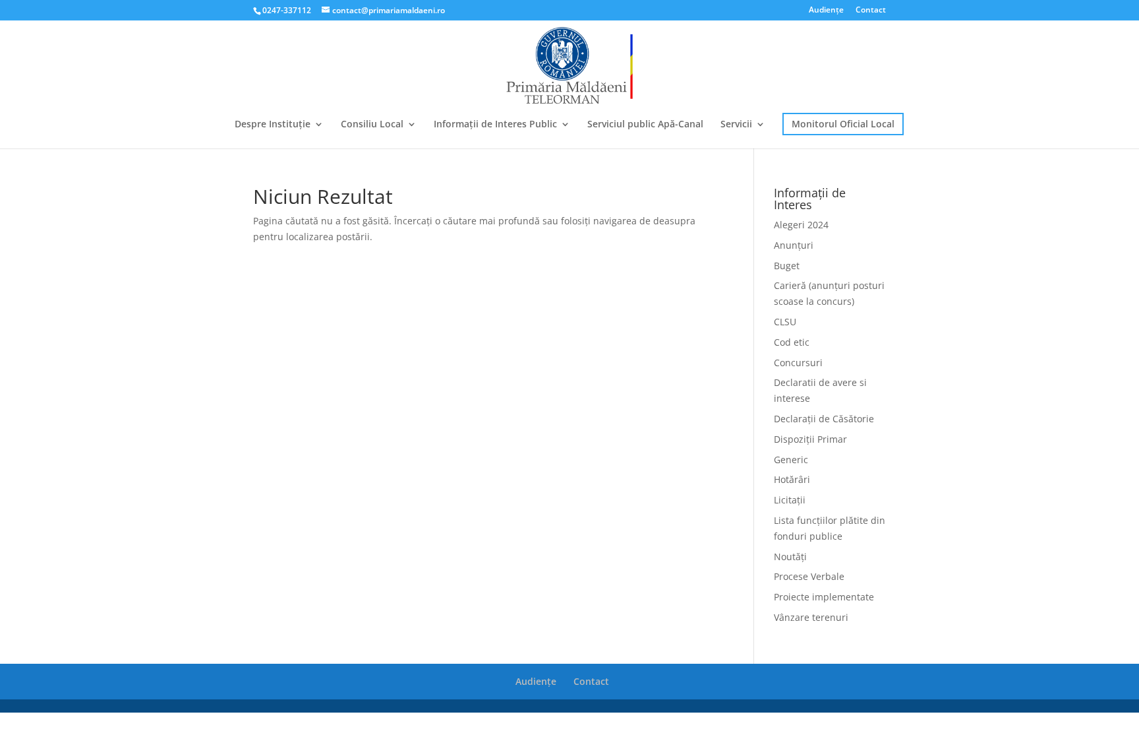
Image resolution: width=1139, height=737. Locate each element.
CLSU (785, 321)
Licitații (789, 500)
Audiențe (826, 10)
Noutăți (790, 556)
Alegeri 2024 (801, 224)
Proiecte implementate (824, 597)
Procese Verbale (809, 576)
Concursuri (798, 362)
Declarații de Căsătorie (824, 418)
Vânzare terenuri (811, 617)
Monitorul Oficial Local (843, 123)
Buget (787, 265)
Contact (871, 10)
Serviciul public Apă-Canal (645, 124)
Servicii (736, 124)
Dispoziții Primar (810, 439)
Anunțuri (793, 245)
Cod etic (791, 342)
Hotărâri (792, 479)
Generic (791, 459)
